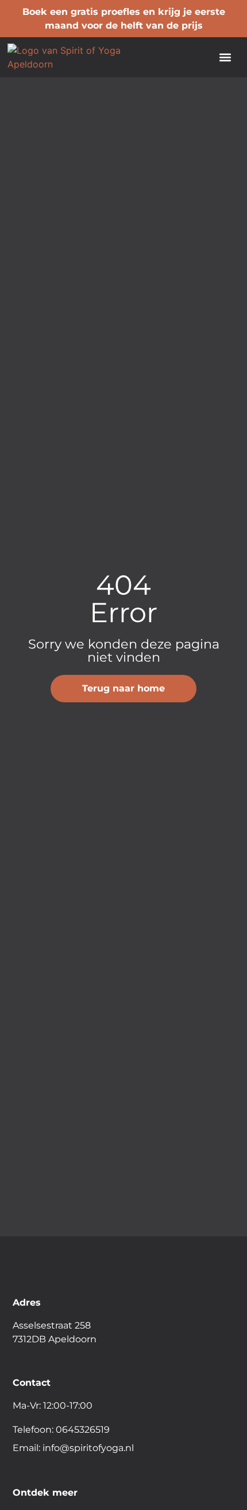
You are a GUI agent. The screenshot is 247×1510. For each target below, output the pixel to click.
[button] (225, 57)
